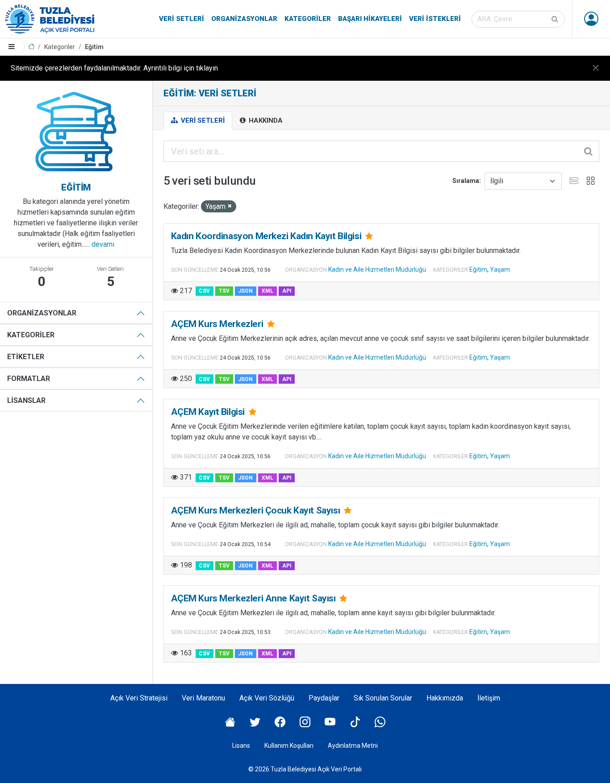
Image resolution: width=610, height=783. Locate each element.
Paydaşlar (324, 698)
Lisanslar (26, 400)
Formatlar (28, 378)
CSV (204, 291)
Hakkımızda (444, 698)
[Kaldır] (230, 206)
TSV (224, 291)
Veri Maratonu (203, 698)
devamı (103, 244)
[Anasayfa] (31, 47)
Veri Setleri (181, 19)
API (287, 291)
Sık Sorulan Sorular (383, 698)
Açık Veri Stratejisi (138, 698)
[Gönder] (555, 19)
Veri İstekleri (435, 19)
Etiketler (25, 356)
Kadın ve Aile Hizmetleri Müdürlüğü (377, 269)
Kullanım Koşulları (288, 745)
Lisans (241, 745)
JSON (245, 291)
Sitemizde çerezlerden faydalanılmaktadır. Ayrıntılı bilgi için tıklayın (114, 68)
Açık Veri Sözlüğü (266, 698)
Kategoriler (307, 19)
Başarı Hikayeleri (370, 19)
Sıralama (465, 180)
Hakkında (265, 120)
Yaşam (500, 269)
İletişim (488, 698)
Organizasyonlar (244, 19)
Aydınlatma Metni (353, 745)
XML (267, 291)
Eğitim (94, 46)
